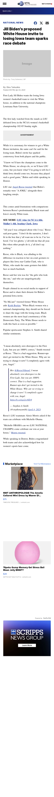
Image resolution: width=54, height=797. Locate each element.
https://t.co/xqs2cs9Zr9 (21, 399)
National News (13, 22)
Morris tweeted (18, 432)
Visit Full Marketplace (42, 464)
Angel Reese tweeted (22, 186)
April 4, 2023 (34, 409)
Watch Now (46, 4)
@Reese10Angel (22, 370)
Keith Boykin (14, 305)
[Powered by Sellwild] (47, 618)
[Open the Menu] (4, 4)
